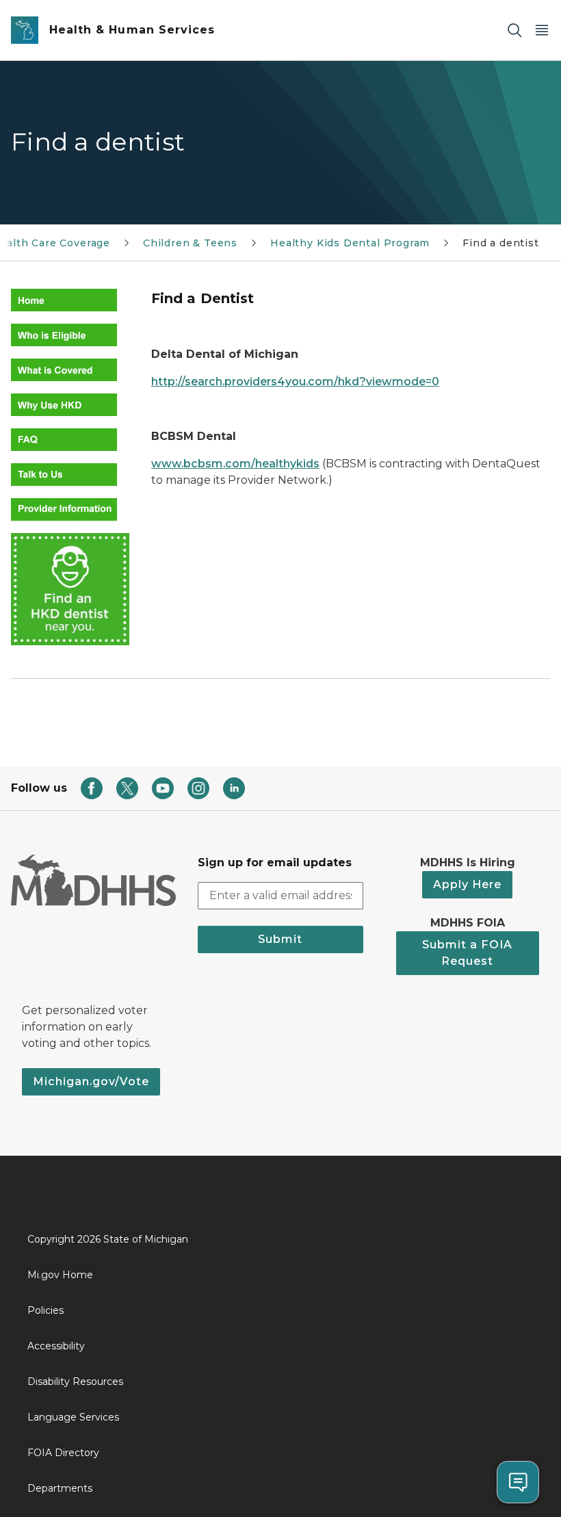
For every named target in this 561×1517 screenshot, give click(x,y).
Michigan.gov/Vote (91, 1081)
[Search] (514, 30)
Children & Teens (190, 243)
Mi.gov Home (60, 1275)
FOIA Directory (63, 1453)
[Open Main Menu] (542, 30)
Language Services (73, 1417)
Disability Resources (75, 1381)
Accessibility (56, 1346)
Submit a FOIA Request (467, 953)
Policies (45, 1310)
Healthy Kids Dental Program (350, 243)
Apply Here (467, 884)
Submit (280, 939)
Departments (59, 1488)
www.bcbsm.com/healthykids (235, 463)
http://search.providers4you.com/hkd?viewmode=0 (295, 381)
